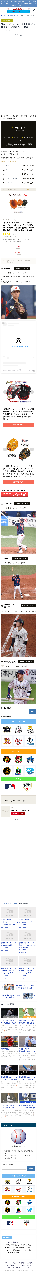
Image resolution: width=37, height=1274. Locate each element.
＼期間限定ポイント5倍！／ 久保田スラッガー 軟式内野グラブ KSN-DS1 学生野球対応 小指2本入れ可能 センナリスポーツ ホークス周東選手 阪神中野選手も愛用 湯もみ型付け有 (18, 471)
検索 (32, 711)
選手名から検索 (7, 1164)
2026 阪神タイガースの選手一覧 (15, 801)
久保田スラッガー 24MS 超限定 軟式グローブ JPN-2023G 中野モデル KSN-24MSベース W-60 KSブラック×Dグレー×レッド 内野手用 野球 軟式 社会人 (18, 414)
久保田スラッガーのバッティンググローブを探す (19, 611)
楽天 (22, 813)
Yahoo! (18, 247)
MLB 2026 (18, 1267)
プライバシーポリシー (11, 1263)
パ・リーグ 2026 (9, 1265)
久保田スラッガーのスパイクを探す (15, 508)
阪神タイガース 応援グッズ (20, 810)
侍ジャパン (29, 1265)
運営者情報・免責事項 (26, 1263)
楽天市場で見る (18, 424)
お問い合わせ (27, 1267)
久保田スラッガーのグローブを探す (15, 273)
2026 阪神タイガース (7, 20)
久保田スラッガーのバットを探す (15, 563)
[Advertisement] (18, 55)
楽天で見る (18, 253)
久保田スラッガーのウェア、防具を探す (17, 666)
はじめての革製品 (11, 1242)
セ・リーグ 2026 (20, 1265)
